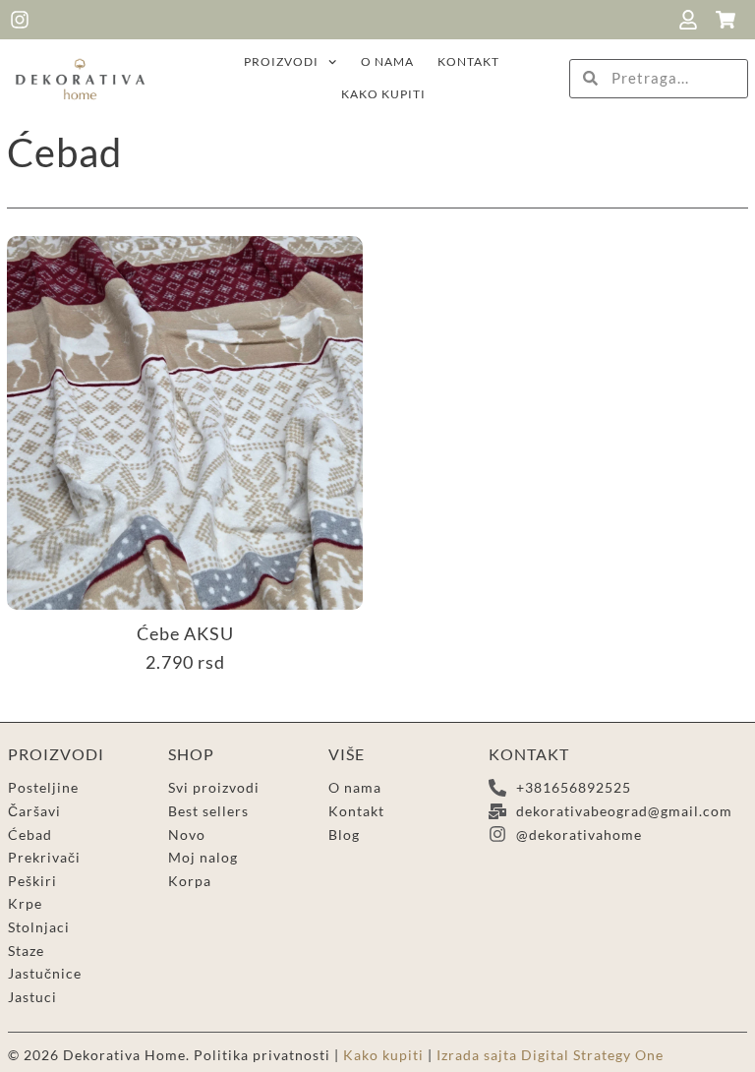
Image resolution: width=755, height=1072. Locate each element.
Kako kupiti (383, 94)
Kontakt (468, 61)
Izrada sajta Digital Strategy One (550, 1054)
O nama (387, 61)
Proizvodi (281, 61)
